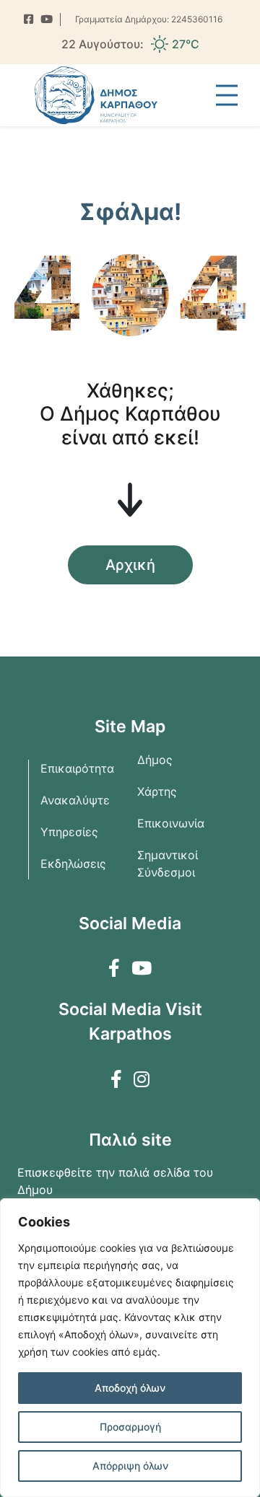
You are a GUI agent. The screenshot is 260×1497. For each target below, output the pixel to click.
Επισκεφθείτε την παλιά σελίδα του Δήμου (115, 1181)
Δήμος (155, 759)
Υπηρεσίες (69, 832)
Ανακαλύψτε (75, 800)
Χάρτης (157, 791)
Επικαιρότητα (77, 768)
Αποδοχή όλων (130, 1388)
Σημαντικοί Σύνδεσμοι (167, 863)
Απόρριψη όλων (130, 1465)
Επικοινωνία (170, 823)
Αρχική (130, 565)
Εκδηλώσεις (73, 863)
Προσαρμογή (130, 1427)
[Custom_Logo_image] (96, 95)
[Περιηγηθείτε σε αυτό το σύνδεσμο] (28, 20)
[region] (130, 1347)
